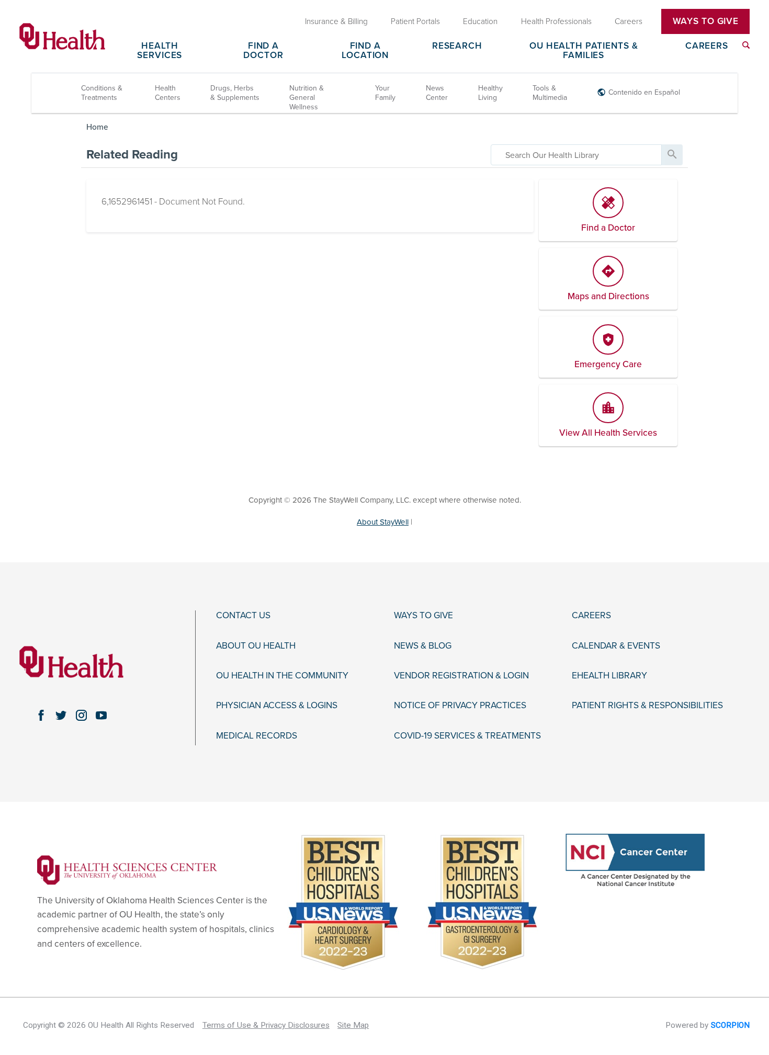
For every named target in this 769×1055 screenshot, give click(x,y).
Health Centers (167, 93)
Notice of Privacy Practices (460, 705)
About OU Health (256, 646)
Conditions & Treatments (101, 93)
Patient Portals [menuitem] (415, 21)
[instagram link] (81, 715)
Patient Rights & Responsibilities (647, 705)
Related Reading (132, 154)
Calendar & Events (616, 646)
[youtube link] (101, 715)
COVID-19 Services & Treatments (467, 736)
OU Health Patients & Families (583, 50)
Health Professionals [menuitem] (556, 21)
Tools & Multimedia (550, 93)
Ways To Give (706, 21)
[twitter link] (61, 715)
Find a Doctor (263, 50)
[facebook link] (41, 715)
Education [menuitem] (480, 21)
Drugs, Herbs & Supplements (234, 93)
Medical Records (256, 736)
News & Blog (422, 646)
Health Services (159, 50)
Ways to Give (423, 615)
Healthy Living (490, 93)
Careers (706, 46)
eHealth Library (609, 676)
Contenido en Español (644, 92)
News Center (437, 93)
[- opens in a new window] (127, 869)
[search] (576, 155)
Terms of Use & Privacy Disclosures (266, 1025)
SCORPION (730, 1025)
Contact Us (243, 615)
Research (457, 46)
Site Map (353, 1025)
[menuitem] (746, 45)
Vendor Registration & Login (461, 676)
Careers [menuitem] (628, 21)
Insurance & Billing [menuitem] (336, 21)
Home (97, 127)
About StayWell (383, 522)
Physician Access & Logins (276, 705)
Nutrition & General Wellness (306, 97)
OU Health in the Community (282, 676)
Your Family (385, 93)
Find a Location (365, 50)
